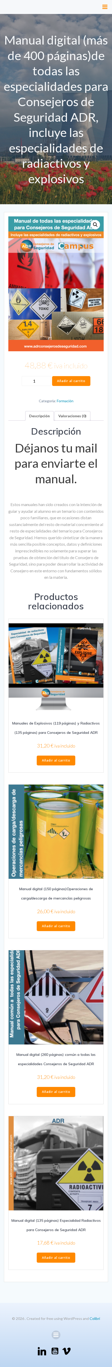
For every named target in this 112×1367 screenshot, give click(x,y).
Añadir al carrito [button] (56, 760)
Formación (65, 401)
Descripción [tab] (39, 416)
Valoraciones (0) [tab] (72, 416)
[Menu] (105, 7)
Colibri (95, 1318)
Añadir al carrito (71, 381)
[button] (95, 224)
